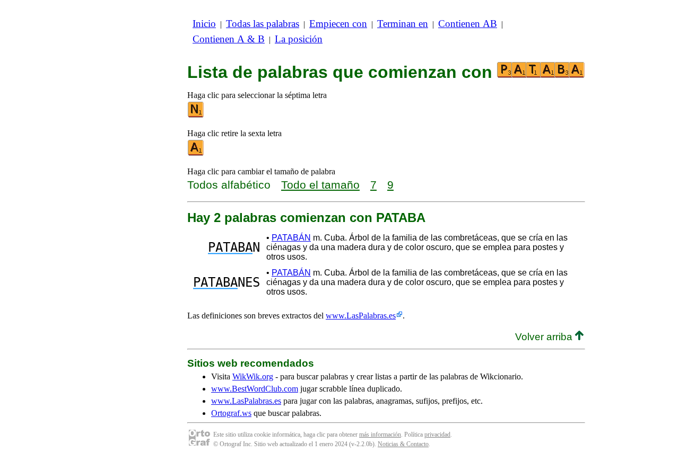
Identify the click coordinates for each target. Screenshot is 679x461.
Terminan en (402, 23)
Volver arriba (545, 336)
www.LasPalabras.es (361, 315)
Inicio (204, 23)
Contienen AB (467, 23)
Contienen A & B (229, 39)
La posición (299, 39)
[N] (196, 115)
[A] (196, 153)
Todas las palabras (262, 23)
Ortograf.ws (231, 413)
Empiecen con (338, 23)
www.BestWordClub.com (254, 388)
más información (380, 434)
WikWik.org (252, 376)
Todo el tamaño (320, 185)
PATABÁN (291, 237)
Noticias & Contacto (403, 444)
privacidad (437, 434)
